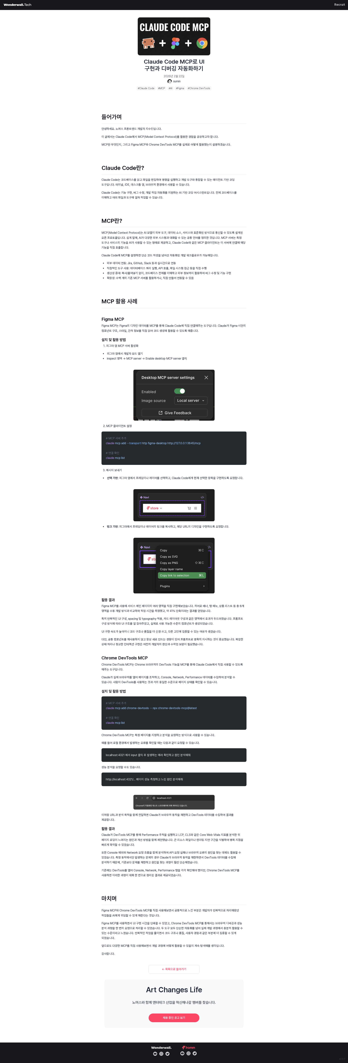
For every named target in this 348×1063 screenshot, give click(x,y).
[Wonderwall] (17, 5)
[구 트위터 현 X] (167, 1054)
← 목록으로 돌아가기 (174, 969)
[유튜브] (155, 1054)
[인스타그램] (161, 1054)
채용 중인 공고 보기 (174, 1017)
